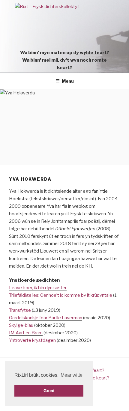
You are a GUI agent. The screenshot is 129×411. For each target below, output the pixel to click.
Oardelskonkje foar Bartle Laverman (45, 318)
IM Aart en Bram (26, 333)
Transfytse (20, 310)
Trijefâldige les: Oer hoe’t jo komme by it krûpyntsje (60, 295)
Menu (68, 81)
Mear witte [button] (71, 375)
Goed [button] (49, 390)
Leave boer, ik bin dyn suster (38, 287)
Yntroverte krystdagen (32, 340)
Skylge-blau (21, 325)
